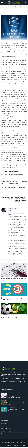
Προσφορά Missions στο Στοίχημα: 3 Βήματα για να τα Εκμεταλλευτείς (16, 410)
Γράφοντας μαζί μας (5, 428)
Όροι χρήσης (4, 433)
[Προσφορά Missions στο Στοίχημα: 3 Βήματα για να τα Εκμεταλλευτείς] (14, 289)
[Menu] (2, 2)
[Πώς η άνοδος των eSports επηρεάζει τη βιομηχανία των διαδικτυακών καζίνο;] (4, 402)
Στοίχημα (16, 445)
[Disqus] (14, 339)
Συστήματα (22, 445)
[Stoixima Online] (14, 2)
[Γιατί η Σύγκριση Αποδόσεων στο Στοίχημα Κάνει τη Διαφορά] (14, 270)
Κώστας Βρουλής (12, 208)
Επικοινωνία (4, 423)
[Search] (26, 2)
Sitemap (24, 442)
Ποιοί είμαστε (4, 420)
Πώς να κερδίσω (8, 445)
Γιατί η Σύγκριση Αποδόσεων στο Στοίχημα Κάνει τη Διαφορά (15, 396)
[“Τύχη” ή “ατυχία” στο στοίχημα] (14, 309)
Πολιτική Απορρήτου (6, 431)
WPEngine (19, 442)
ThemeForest (7, 442)
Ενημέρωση (3, 426)
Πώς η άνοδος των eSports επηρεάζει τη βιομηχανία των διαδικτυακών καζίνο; (17, 403)
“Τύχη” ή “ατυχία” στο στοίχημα (9, 317)
